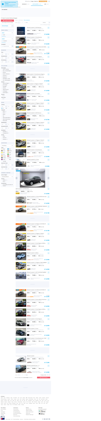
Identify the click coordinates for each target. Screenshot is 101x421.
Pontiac (2, 403)
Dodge (27, 399)
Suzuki (37, 403)
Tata (42, 403)
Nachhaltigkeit (3, 411)
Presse (2, 410)
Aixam (5, 397)
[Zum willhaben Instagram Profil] (42, 419)
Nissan (42, 401)
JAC (15, 400)
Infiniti (8, 400)
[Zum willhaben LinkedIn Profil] (48, 419)
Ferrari (35, 399)
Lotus (48, 400)
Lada (26, 400)
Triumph (8, 404)
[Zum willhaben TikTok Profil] (44, 419)
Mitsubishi (35, 401)
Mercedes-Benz (20, 401)
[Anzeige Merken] (48, 28)
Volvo (11, 404)
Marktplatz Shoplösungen (29, 414)
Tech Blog (2, 414)
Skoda (24, 403)
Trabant (5, 404)
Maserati (6, 401)
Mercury (24, 401)
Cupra (18, 399)
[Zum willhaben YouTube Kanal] (46, 419)
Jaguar (18, 400)
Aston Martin (15, 397)
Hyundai (5, 400)
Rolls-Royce (14, 403)
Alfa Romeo (8, 397)
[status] (9, 4)
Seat (22, 403)
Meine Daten (15, 414)
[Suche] (12, 46)
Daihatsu (23, 399)
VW (13, 404)
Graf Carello (43, 399)
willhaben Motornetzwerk (29, 411)
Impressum (21, 419)
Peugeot (47, 401)
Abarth (2, 397)
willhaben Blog (3, 413)
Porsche (5, 403)
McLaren (15, 401)
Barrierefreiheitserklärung (17, 413)
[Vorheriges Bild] (16, 178)
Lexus (40, 400)
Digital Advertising (28, 409)
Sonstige (22, 404)
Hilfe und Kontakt (15, 409)
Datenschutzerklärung (16, 419)
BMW (26, 397)
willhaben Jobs (28, 413)
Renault (10, 403)
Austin (21, 397)
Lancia (34, 400)
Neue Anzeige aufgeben (43, 1)
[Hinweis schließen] (17, 1)
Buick (34, 397)
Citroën (12, 399)
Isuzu (11, 400)
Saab (20, 403)
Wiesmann (15, 404)
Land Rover (37, 400)
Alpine (11, 397)
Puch (7, 403)
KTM (24, 400)
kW (6, 108)
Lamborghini (30, 400)
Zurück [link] (16, 22)
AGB (11, 419)
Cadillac (37, 397)
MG (27, 401)
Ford (39, 399)
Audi (18, 397)
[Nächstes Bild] (48, 178)
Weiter (27, 22)
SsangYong (30, 403)
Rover (17, 403)
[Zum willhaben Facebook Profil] (49, 419)
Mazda (13, 401)
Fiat (37, 399)
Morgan (39, 401)
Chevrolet (47, 397)
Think (46, 403)
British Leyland (30, 397)
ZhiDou (19, 404)
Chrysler (8, 399)
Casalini (40, 397)
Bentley (24, 397)
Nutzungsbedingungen (16, 411)
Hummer (2, 400)
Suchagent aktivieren (44, 377)
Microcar (29, 401)
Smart (27, 403)
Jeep (20, 400)
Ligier (43, 400)
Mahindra (2, 401)
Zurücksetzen (4, 36)
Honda (46, 399)
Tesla (44, 403)
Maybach (9, 401)
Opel (44, 401)
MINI (32, 401)
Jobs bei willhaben (3, 409)
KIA (22, 400)
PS (3, 108)
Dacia (20, 399)
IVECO (13, 400)
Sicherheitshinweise (16, 410)
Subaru (34, 403)
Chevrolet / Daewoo (4, 399)
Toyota (2, 404)
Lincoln (45, 400)
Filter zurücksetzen (27, 20)
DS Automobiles (31, 399)
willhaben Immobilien (29, 410)
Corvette (15, 399)
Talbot (39, 403)
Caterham (43, 397)
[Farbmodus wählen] (49, 1)
